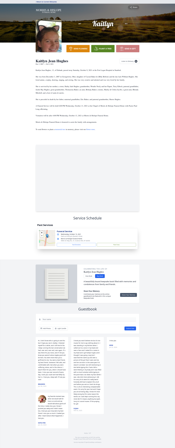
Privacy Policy (82, 439)
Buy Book (100, 276)
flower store (90, 129)
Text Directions (76, 245)
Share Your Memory (128, 295)
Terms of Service (93, 439)
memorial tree (60, 129)
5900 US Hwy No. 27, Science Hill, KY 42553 (75, 241)
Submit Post (130, 328)
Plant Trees (116, 245)
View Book (88, 276)
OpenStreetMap (89, 442)
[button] (47, 236)
